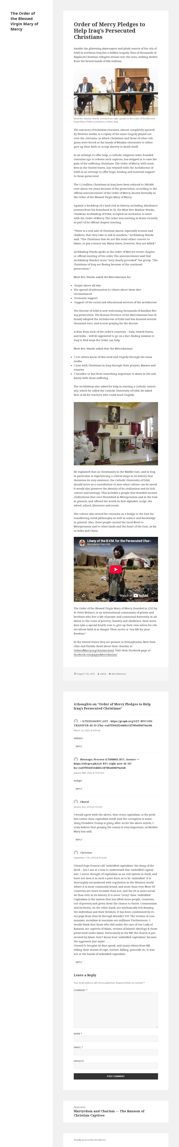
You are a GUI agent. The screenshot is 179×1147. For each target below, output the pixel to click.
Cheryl (84, 801)
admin (103, 673)
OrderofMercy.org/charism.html (94, 650)
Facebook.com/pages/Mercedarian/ (95, 654)
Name (78, 1033)
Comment (81, 990)
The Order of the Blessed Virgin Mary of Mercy (24, 21)
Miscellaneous (119, 673)
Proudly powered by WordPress (90, 1139)
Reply (79, 746)
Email (78, 1047)
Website (79, 1061)
